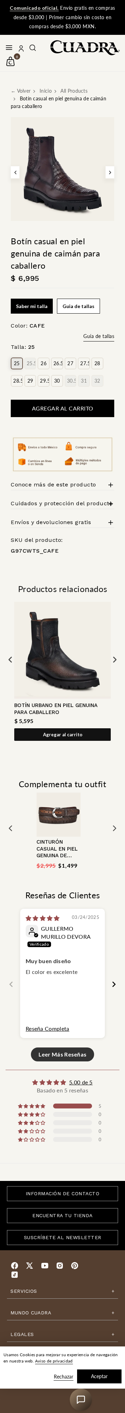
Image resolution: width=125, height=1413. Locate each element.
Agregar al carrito (62, 734)
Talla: (23, 347)
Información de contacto (63, 1193)
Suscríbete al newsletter (62, 1237)
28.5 (18, 381)
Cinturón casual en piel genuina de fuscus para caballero (57, 855)
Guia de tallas (78, 306)
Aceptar (99, 1376)
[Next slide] (113, 984)
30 (57, 381)
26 (44, 363)
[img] (43, 918)
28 (97, 363)
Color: (28, 325)
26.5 (58, 363)
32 (97, 381)
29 (30, 381)
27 (70, 363)
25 (17, 363)
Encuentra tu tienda (62, 1215)
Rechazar (63, 1377)
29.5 (45, 381)
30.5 (72, 381)
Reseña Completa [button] (47, 1028)
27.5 (85, 363)
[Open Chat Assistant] (81, 1400)
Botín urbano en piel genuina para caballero (55, 708)
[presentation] (10, 660)
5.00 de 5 (81, 1082)
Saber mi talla (32, 306)
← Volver (21, 91)
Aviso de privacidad (54, 1361)
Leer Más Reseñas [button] (63, 1054)
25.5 (31, 363)
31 (84, 381)
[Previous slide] (11, 984)
